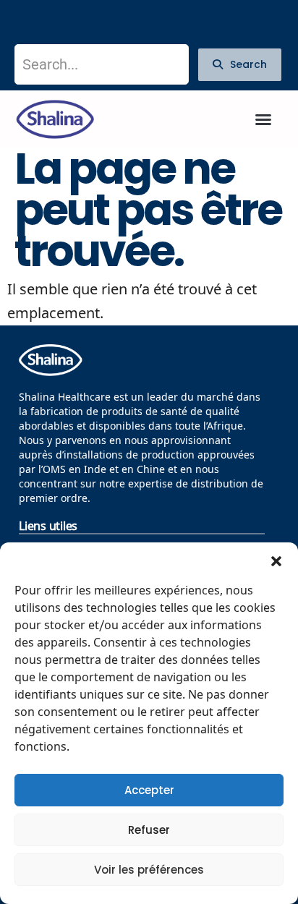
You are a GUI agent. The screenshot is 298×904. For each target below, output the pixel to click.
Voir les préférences (149, 869)
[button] (276, 560)
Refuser (149, 829)
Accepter (149, 790)
